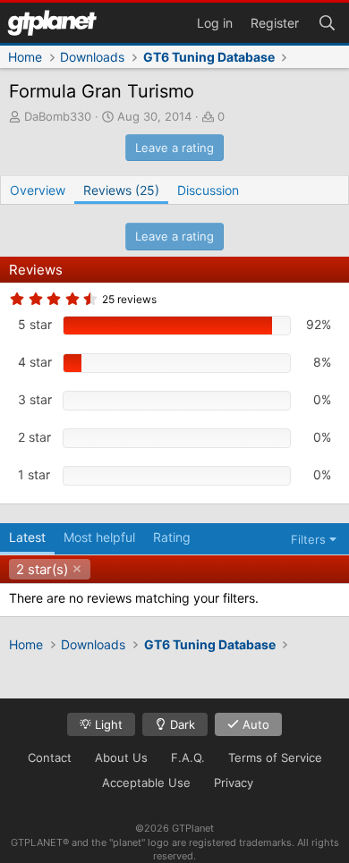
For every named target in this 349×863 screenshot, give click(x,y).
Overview (37, 190)
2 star (34, 436)
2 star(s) (42, 569)
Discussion (208, 190)
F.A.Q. (188, 757)
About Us (121, 757)
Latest (27, 537)
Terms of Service (275, 757)
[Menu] (52, 23)
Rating (172, 537)
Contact (50, 757)
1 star (34, 474)
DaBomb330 (57, 116)
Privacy (233, 782)
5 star (35, 324)
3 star (35, 399)
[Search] (326, 21)
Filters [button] (308, 539)
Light (107, 724)
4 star (35, 361)
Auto (254, 724)
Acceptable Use (146, 782)
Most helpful (99, 537)
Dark (180, 724)
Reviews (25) (121, 190)
